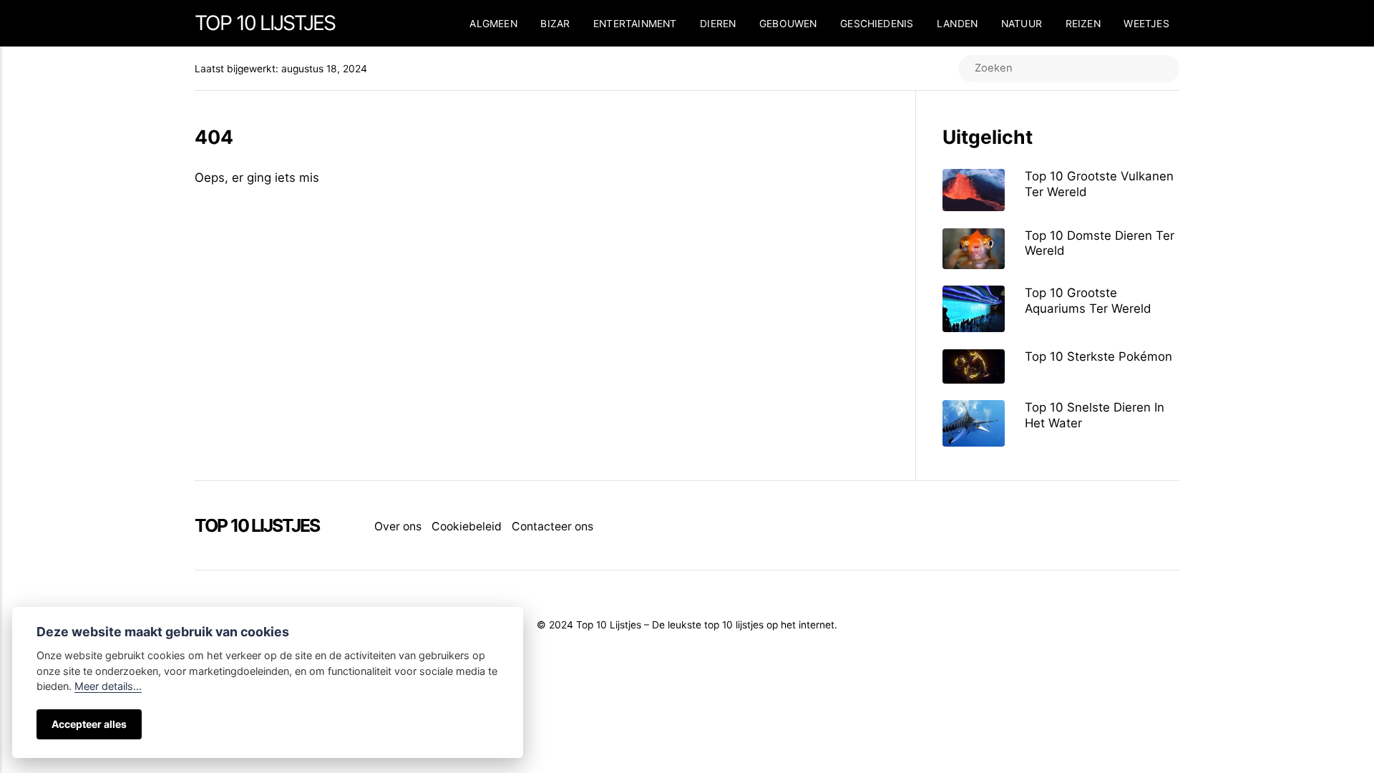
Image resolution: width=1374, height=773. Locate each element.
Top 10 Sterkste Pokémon (1098, 356)
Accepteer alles (89, 724)
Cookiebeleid (467, 526)
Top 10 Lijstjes (265, 23)
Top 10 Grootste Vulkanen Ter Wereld (1099, 184)
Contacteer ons (552, 526)
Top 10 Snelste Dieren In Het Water (1094, 415)
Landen (957, 23)
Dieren (718, 23)
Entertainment (635, 23)
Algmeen (493, 23)
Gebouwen (788, 23)
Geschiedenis (876, 23)
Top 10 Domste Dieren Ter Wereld (1099, 243)
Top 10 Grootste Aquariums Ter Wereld (1088, 301)
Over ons (398, 526)
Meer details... (108, 686)
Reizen (1083, 23)
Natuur (1021, 23)
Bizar (555, 23)
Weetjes (1146, 23)
